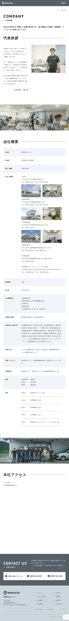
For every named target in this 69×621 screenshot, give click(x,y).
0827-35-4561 (29, 205)
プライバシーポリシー (39, 609)
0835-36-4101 (29, 182)
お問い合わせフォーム (15, 576)
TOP (58, 10)
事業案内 (40, 600)
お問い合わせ (59, 604)
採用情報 (58, 596)
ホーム (40, 592)
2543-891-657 (29, 272)
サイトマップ (51, 609)
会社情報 (58, 600)
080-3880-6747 (30, 250)
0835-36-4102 (43, 182)
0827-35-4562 (43, 205)
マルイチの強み (42, 596)
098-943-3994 (29, 261)
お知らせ (58, 592)
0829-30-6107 (29, 227)
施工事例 (40, 604)
